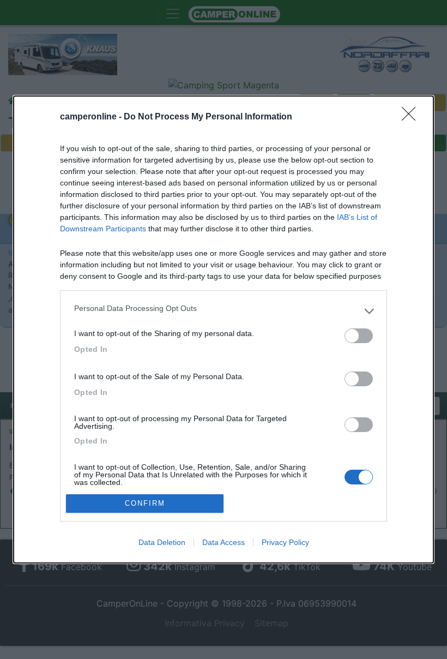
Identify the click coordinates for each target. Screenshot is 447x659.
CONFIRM (145, 503)
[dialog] (223, 329)
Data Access (223, 542)
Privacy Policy (285, 542)
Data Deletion (161, 542)
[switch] (359, 335)
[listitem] (223, 310)
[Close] (412, 117)
